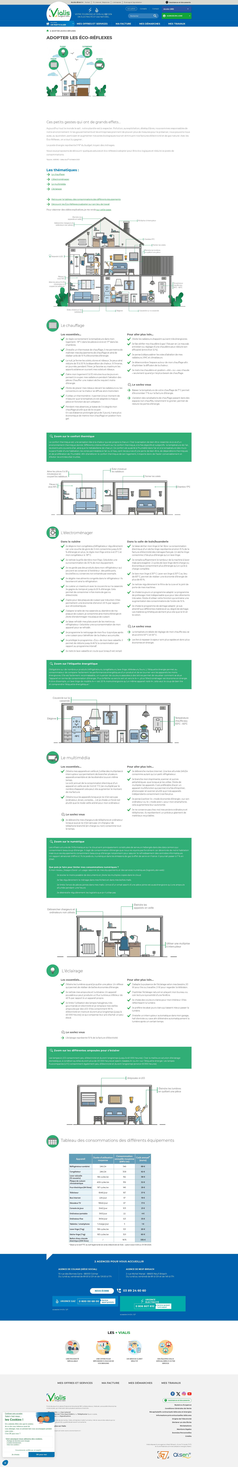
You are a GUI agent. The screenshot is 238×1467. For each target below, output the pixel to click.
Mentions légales (184, 1429)
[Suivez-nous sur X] (178, 1394)
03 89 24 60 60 (134, 1290)
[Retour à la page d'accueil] (48, 31)
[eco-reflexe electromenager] (119, 720)
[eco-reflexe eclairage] (119, 1100)
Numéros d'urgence (183, 1405)
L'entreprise (117, 2)
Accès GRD (169, 9)
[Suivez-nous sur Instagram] (184, 1394)
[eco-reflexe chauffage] (119, 494)
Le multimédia (58, 184)
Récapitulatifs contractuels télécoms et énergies (170, 1412)
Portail (87, 2)
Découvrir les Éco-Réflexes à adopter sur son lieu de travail (80, 204)
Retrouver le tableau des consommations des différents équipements (86, 199)
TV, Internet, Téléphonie (101, 2)
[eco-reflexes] (119, 70)
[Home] (58, 14)
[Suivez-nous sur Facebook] (173, 1394)
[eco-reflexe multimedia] (119, 931)
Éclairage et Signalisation (133, 2)
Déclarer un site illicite (182, 1422)
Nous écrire (102, 1291)
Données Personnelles (182, 1433)
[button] (177, 16)
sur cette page (103, 210)
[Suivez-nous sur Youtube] (189, 1394)
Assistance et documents (179, 1400)
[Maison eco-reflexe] (119, 265)
